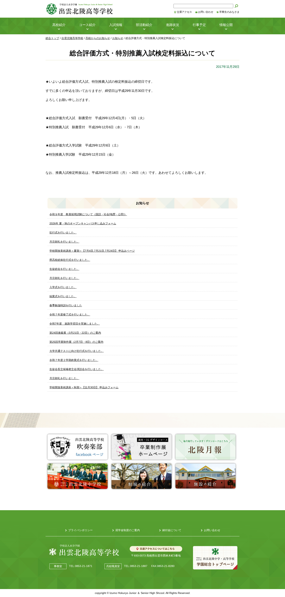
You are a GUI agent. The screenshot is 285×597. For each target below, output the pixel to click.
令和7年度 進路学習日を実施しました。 (74, 323)
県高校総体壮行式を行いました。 (69, 259)
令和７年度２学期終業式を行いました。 (73, 360)
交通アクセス (184, 12)
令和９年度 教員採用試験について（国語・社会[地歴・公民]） (88, 214)
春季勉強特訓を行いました (65, 305)
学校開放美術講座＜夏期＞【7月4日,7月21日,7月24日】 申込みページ (92, 250)
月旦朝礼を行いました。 (64, 241)
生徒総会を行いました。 (64, 269)
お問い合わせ (205, 12)
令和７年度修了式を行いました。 (69, 314)
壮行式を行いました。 (63, 232)
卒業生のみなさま (229, 12)
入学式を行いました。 (63, 287)
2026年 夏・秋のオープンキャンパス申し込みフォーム (82, 223)
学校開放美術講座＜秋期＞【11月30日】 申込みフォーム (83, 387)
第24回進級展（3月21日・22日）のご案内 (75, 332)
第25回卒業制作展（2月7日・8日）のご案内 (76, 341)
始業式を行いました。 (63, 296)
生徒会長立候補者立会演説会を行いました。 (76, 369)
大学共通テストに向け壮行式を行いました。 (76, 350)
